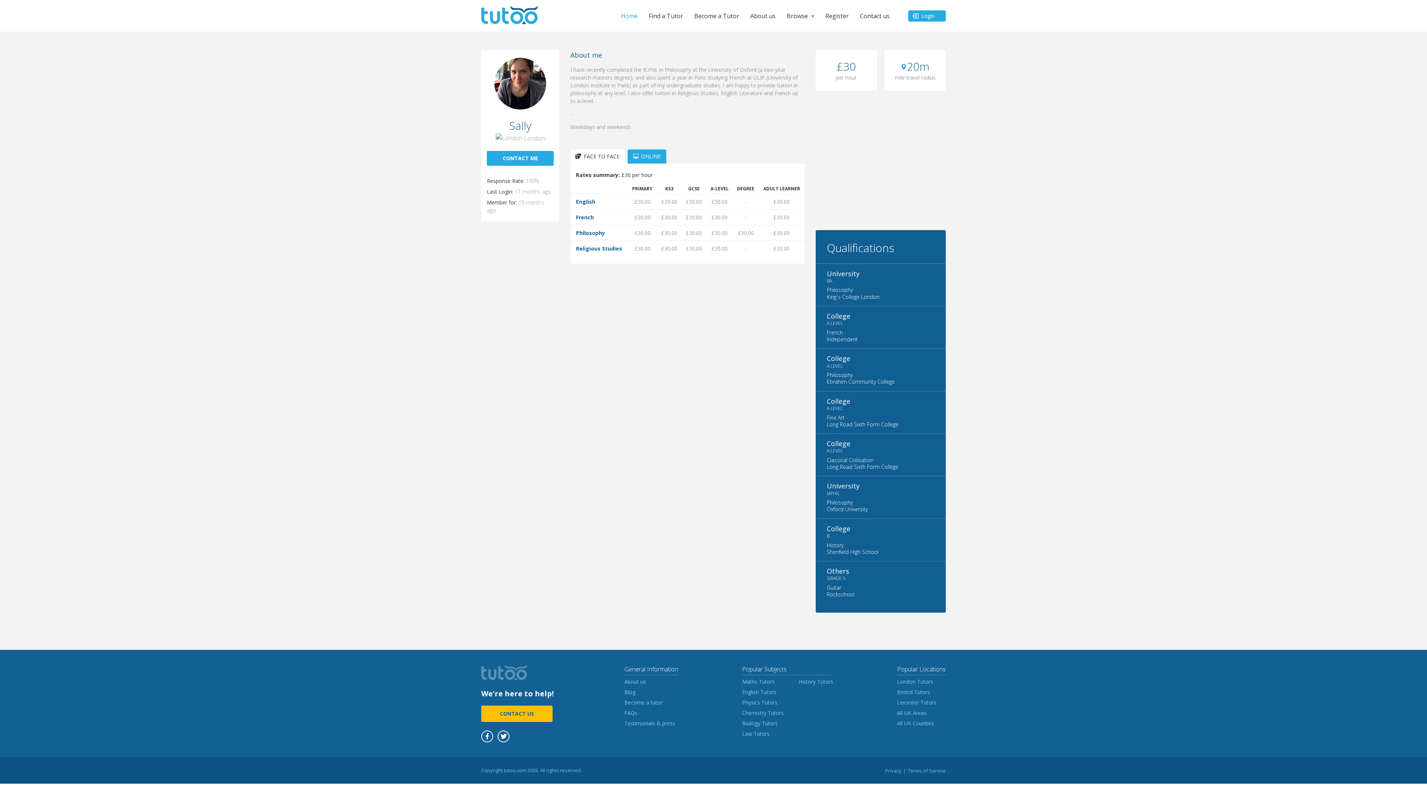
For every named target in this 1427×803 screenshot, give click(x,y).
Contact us (875, 16)
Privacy (893, 770)
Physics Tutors (759, 702)
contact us (517, 713)
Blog (629, 692)
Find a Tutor (666, 16)
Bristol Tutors (913, 692)
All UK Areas (911, 712)
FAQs (630, 712)
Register (837, 16)
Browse (797, 16)
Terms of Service (927, 770)
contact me (520, 158)
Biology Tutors (760, 723)
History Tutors (816, 681)
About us (763, 16)
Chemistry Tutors (763, 712)
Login (928, 15)
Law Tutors (756, 733)
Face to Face (601, 156)
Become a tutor (643, 702)
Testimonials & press (649, 723)
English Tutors (759, 692)
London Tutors (915, 681)
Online (651, 156)
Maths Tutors (758, 681)
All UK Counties (915, 723)
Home (629, 16)
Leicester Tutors (916, 702)
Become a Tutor (716, 16)
